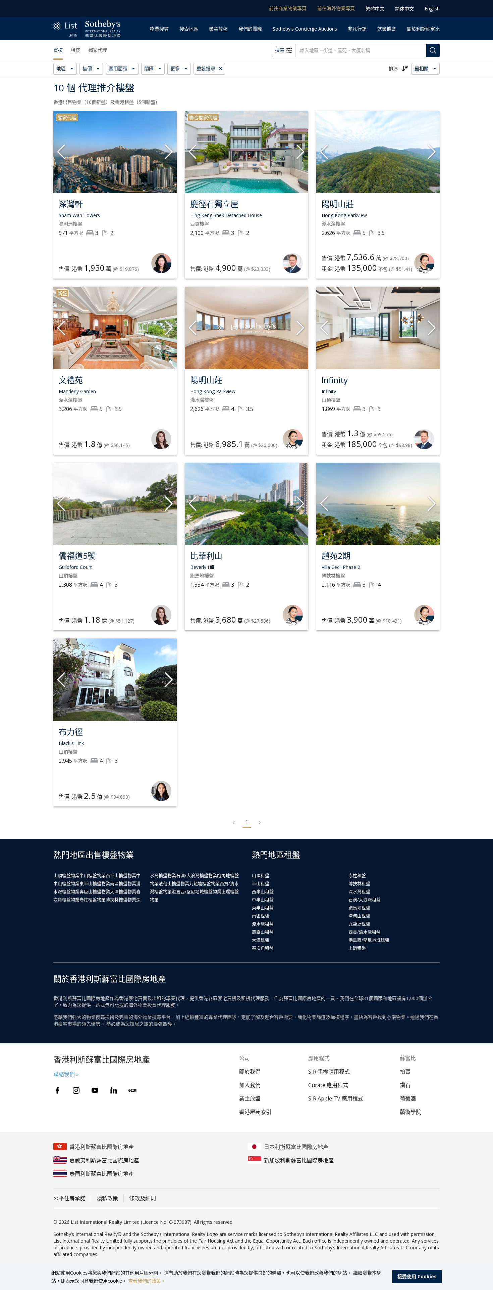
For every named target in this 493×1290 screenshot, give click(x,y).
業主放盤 (218, 29)
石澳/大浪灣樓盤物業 (196, 875)
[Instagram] (76, 1090)
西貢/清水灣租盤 (364, 932)
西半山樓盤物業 (121, 875)
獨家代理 (97, 50)
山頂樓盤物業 (66, 875)
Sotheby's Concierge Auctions (305, 29)
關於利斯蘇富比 (423, 29)
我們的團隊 (250, 29)
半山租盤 (260, 883)
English (432, 8)
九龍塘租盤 (359, 924)
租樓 (75, 50)
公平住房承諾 (69, 1198)
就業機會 (386, 29)
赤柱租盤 (357, 875)
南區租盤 (260, 916)
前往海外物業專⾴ (336, 8)
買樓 (58, 50)
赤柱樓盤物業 (92, 900)
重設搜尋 (206, 68)
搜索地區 (188, 29)
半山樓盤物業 (92, 875)
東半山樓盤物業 (94, 883)
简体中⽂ (404, 8)
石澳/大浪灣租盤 (364, 900)
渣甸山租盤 (359, 916)
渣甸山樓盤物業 (174, 883)
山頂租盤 (260, 875)
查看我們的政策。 (147, 1281)
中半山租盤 (263, 900)
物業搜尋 (159, 29)
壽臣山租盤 (263, 932)
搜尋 (279, 50)
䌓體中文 (375, 8)
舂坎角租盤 (263, 948)
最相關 (422, 68)
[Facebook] (57, 1090)
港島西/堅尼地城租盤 (368, 940)
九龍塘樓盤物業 (204, 883)
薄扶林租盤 (359, 883)
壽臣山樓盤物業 (94, 891)
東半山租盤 (263, 908)
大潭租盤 (260, 940)
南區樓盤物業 (123, 883)
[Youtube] (95, 1090)
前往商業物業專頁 (288, 8)
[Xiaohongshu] (132, 1090)
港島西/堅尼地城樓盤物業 (196, 891)
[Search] (433, 50)
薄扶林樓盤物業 (121, 900)
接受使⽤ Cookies (417, 1276)
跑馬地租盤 (359, 908)
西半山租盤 (263, 891)
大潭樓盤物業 (123, 891)
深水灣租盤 (359, 891)
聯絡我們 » (66, 1074)
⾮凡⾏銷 (357, 29)
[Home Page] (86, 28)
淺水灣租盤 (263, 924)
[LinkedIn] (113, 1090)
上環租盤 (357, 948)
